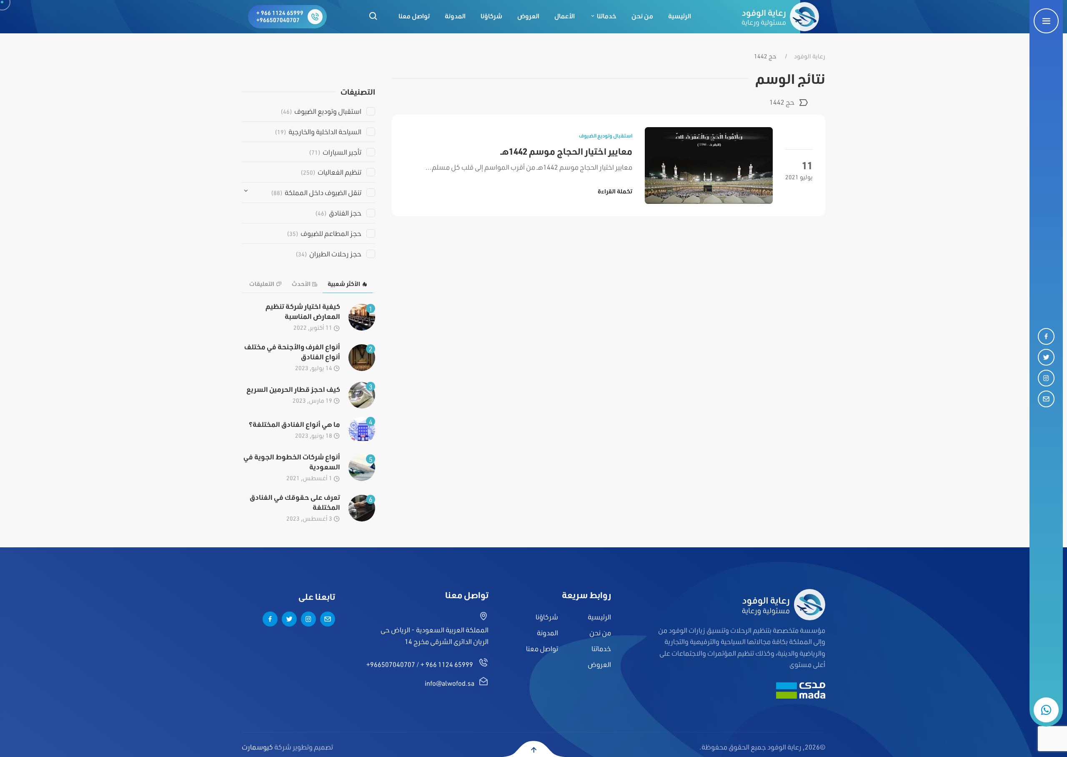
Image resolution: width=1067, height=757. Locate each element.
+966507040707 (278, 20)
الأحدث (301, 284)
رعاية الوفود (809, 56)
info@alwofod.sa (449, 683)
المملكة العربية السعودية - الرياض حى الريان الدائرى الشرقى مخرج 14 (434, 635)
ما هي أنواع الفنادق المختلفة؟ (294, 424)
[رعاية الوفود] (780, 16)
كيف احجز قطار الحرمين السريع (293, 389)
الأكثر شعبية (344, 284)
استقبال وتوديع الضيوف (605, 136)
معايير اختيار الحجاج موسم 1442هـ (566, 151)
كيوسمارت (257, 746)
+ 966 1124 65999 (279, 13)
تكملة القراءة (615, 191)
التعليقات (261, 284)
